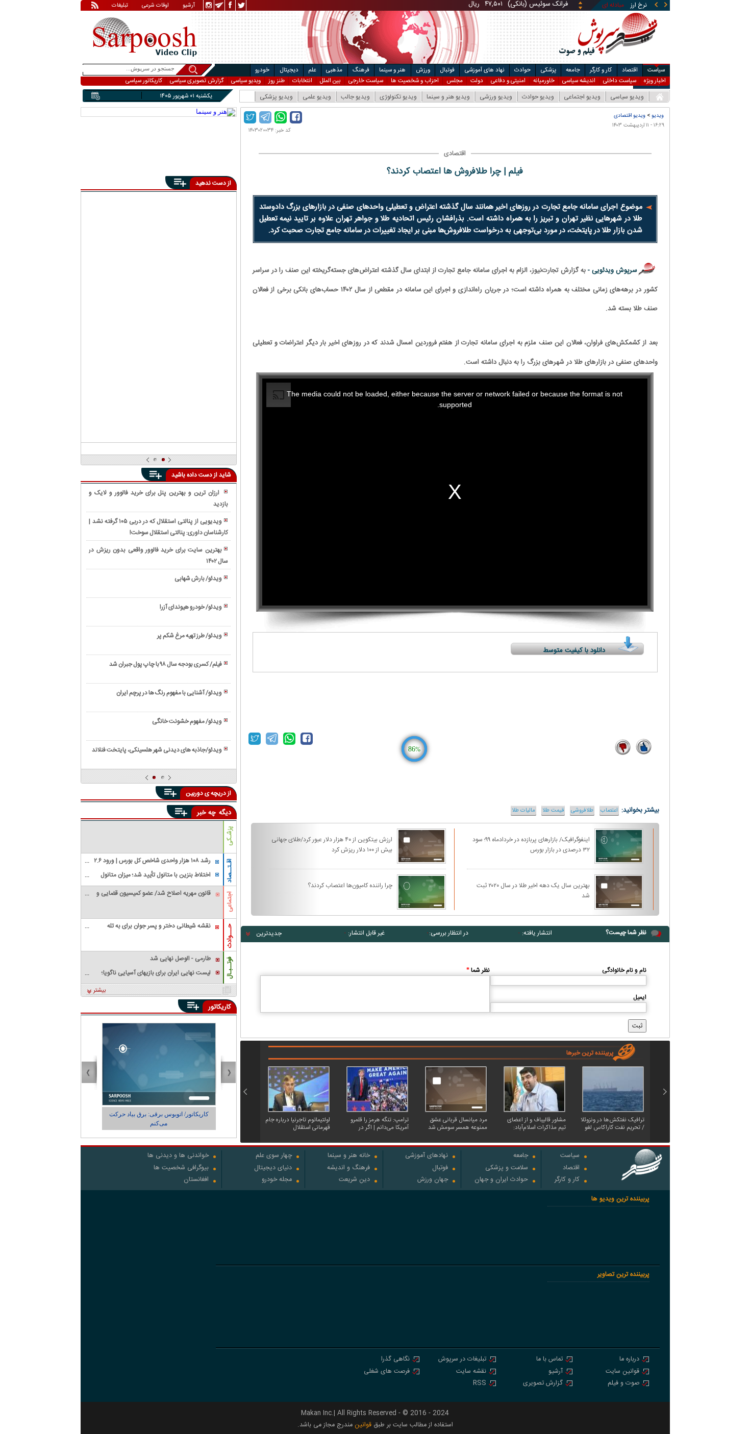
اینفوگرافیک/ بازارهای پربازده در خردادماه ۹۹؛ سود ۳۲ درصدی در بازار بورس (531, 844)
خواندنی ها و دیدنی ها (178, 1156)
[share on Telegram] (265, 117)
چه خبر (206, 812)
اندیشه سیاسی (578, 81)
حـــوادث (229, 936)
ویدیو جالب (355, 97)
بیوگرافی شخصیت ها (181, 1168)
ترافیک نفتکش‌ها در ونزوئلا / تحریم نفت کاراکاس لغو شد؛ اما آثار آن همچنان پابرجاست (612, 1123)
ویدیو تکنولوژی (398, 97)
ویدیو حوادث (538, 97)
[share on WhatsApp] (280, 117)
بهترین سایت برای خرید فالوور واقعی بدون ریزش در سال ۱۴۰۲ (158, 555)
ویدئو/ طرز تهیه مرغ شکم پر (189, 636)
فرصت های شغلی (387, 1372)
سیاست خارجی (365, 81)
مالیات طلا (523, 810)
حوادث (522, 70)
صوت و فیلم (623, 1383)
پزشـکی (229, 836)
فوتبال (447, 70)
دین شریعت (354, 1180)
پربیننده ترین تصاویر (623, 1274)
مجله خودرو (277, 1180)
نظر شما (478, 970)
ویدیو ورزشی (496, 97)
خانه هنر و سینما (349, 1156)
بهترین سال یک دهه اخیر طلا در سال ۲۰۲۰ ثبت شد (533, 890)
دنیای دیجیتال (273, 1168)
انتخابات (302, 81)
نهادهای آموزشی (426, 1156)
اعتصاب (609, 810)
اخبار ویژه (655, 81)
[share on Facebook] (296, 117)
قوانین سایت (622, 1372)
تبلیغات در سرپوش (462, 1359)
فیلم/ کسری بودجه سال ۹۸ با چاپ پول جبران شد (165, 664)
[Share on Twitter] (250, 117)
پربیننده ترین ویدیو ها (620, 1199)
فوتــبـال (229, 968)
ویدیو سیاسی (246, 81)
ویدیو (658, 115)
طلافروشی (582, 810)
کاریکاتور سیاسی (144, 81)
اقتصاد (630, 70)
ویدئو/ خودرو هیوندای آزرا (191, 607)
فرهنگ (361, 70)
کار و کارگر (601, 70)
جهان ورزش (432, 1180)
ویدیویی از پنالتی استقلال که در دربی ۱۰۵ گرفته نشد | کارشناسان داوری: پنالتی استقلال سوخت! (158, 527)
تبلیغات (120, 6)
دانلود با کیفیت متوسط (574, 650)
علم (312, 70)
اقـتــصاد (229, 871)
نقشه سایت (471, 1372)
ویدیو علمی (317, 97)
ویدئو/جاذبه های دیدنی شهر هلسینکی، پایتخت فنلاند (157, 750)
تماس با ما (549, 1359)
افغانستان (196, 1180)
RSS (479, 1383)
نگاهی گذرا (395, 1359)
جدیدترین (269, 933)
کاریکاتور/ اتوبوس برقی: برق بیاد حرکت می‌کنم (159, 1119)
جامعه (573, 70)
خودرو (262, 70)
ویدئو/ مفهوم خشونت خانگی (187, 721)
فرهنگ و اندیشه (348, 1168)
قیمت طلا (553, 810)
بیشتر (99, 991)
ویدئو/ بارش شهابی (198, 578)
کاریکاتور (219, 1007)
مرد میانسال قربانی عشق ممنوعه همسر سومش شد (457, 1123)
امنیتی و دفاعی (508, 81)
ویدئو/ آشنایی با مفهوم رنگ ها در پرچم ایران (169, 693)
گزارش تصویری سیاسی (196, 81)
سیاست (656, 70)
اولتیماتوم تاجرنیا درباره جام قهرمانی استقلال (297, 1123)
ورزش (423, 70)
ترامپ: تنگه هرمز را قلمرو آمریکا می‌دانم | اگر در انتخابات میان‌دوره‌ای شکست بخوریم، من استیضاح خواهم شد (380, 1123)
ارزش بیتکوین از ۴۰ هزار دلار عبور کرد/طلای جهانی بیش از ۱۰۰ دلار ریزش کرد (331, 844)
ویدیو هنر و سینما (448, 97)
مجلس (454, 81)
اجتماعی (229, 901)
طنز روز (276, 81)
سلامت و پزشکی (506, 1168)
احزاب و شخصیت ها (415, 81)
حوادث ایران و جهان (501, 1180)
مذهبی (334, 70)
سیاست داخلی (619, 81)
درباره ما (629, 1359)
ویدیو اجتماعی (582, 97)
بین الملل (330, 81)
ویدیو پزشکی (276, 97)
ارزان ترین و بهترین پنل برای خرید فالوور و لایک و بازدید (158, 498)
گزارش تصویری (543, 1383)
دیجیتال (289, 70)
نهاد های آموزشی (485, 70)
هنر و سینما (392, 70)
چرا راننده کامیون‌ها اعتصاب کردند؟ (350, 885)
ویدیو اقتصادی (629, 115)
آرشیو (189, 6)
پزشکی (548, 70)
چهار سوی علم (274, 1156)
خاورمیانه (544, 81)
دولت (476, 81)
